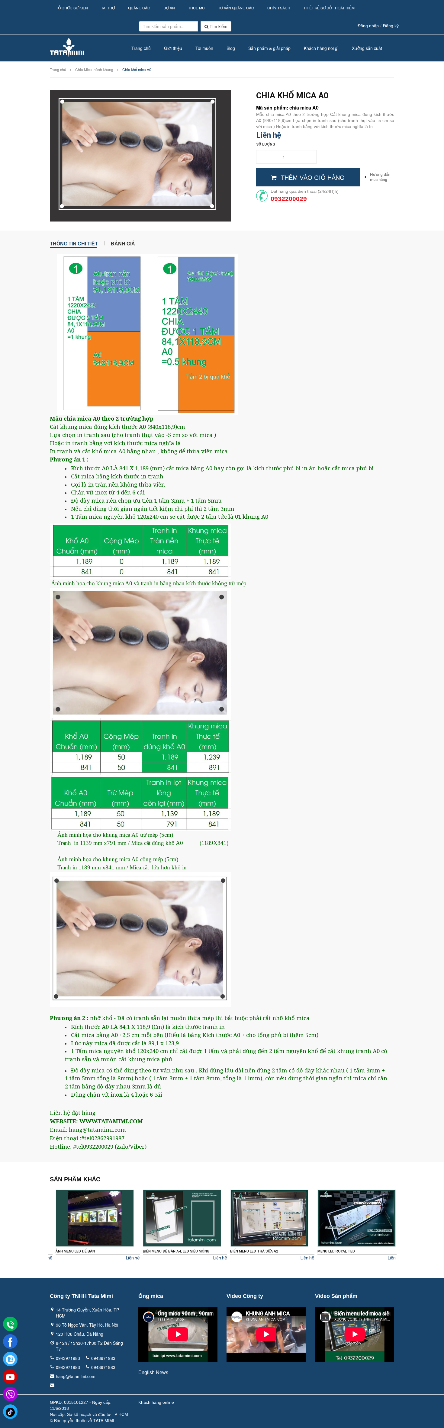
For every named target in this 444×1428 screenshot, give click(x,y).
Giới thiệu (173, 48)
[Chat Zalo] (10, 1359)
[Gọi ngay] (10, 1324)
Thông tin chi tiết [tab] (74, 243)
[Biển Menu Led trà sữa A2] (264, 1218)
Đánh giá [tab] (123, 243)
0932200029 (289, 198)
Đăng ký (391, 25)
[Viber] (10, 1394)
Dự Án (169, 7)
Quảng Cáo (139, 7)
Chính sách (278, 7)
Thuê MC (196, 7)
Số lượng (265, 144)
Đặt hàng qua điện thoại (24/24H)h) (305, 191)
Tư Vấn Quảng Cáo (236, 7)
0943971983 (68, 1358)
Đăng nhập (368, 25)
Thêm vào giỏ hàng (313, 177)
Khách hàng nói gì (321, 48)
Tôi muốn (204, 48)
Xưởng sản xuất (367, 48)
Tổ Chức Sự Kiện (72, 7)
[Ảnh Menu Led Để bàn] (90, 1218)
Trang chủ (141, 48)
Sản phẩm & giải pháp (269, 48)
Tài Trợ (108, 7)
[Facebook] (10, 1342)
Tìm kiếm (217, 26)
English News (153, 1372)
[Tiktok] (10, 1412)
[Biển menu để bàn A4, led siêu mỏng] (177, 1218)
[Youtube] (10, 1377)
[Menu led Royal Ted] (352, 1218)
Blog (231, 48)
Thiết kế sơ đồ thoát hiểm (329, 7)
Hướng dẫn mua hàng (380, 177)
